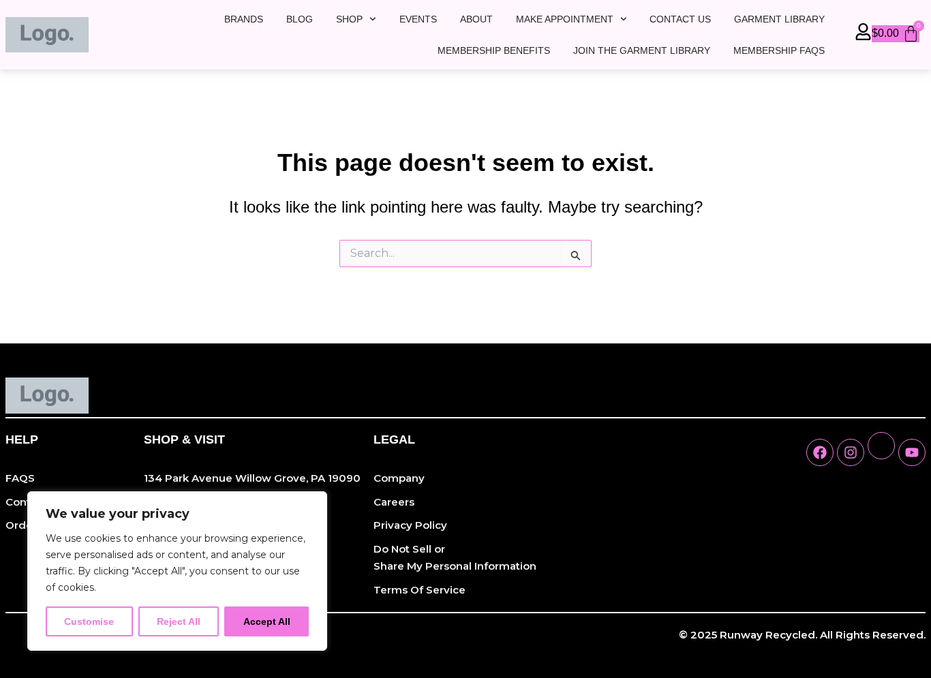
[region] (177, 571)
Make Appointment (564, 19)
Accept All (266, 621)
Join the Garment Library (641, 50)
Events (418, 19)
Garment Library (779, 19)
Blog (299, 19)
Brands (243, 19)
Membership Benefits (494, 50)
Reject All (178, 621)
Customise (89, 621)
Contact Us (680, 19)
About (476, 19)
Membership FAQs (779, 50)
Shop (349, 19)
